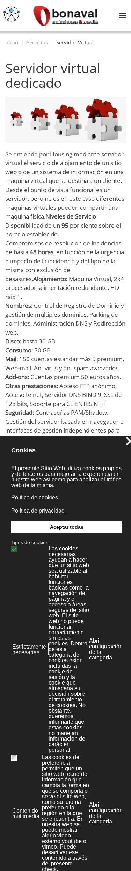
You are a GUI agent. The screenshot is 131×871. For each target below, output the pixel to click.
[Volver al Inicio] (65, 15)
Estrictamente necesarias (29, 649)
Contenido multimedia (25, 813)
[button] (122, 15)
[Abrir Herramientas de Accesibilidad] (11, 14)
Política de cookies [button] (34, 497)
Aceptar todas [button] (66, 527)
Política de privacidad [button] (38, 511)
